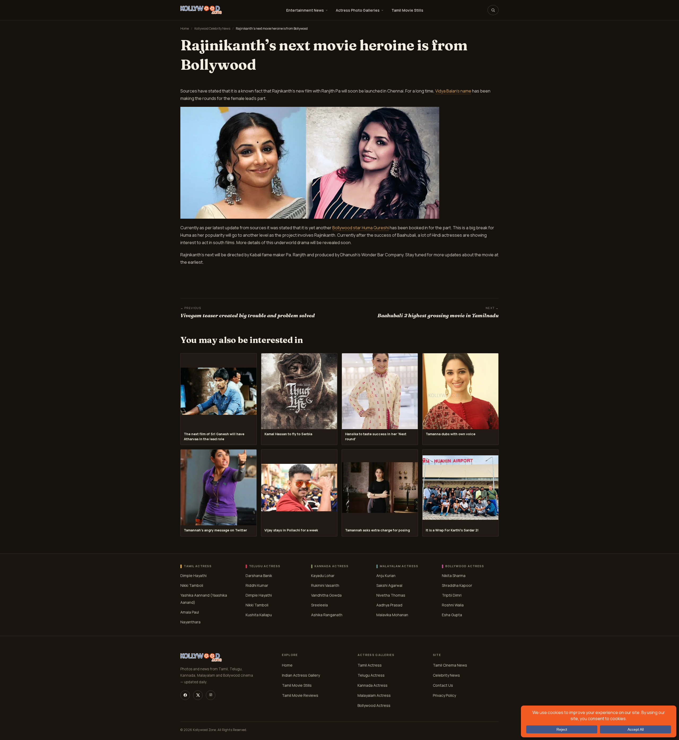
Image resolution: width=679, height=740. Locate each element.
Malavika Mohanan (392, 614)
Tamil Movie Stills (407, 10)
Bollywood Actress (374, 705)
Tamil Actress (370, 665)
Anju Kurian (385, 575)
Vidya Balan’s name (453, 91)
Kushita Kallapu (259, 614)
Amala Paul (189, 612)
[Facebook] (185, 695)
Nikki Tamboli (191, 585)
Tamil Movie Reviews (300, 695)
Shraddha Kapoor (457, 585)
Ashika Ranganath (326, 614)
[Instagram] (210, 695)
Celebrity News (446, 675)
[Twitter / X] (198, 695)
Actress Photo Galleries (358, 10)
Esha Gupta (452, 614)
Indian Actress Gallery (301, 675)
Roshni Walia (453, 604)
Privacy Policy (444, 695)
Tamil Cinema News (450, 665)
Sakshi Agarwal (389, 585)
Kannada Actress (373, 685)
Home (184, 28)
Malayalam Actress (374, 695)
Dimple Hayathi (193, 575)
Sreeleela (319, 604)
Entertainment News (305, 10)
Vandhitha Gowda (326, 595)
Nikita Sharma (453, 575)
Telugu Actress (371, 675)
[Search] (493, 10)
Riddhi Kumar (257, 585)
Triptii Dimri (452, 595)
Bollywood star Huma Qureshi (360, 228)
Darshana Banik (259, 575)
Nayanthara (190, 621)
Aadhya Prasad (389, 604)
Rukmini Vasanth (325, 585)
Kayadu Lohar (322, 575)
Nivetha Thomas (390, 595)
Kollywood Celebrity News (212, 28)
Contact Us (443, 685)
